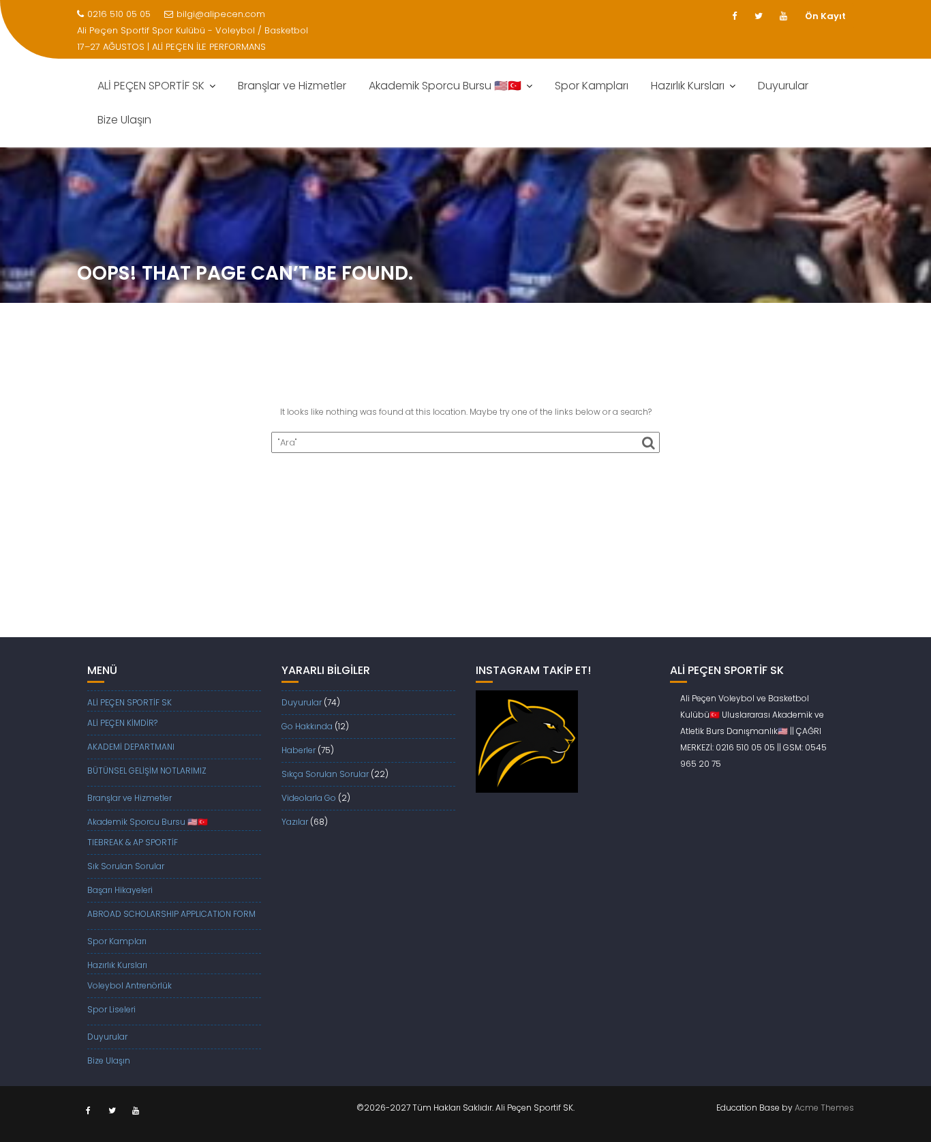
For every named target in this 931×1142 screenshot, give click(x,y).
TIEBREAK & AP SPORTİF (132, 842)
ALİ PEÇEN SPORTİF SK (150, 85)
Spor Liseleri (111, 1009)
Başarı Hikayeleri (120, 890)
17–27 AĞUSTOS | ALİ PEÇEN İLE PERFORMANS (171, 46)
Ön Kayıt (825, 16)
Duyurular (783, 85)
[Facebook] (734, 16)
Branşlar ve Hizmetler (292, 85)
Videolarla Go (308, 798)
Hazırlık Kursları (687, 85)
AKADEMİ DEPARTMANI (130, 746)
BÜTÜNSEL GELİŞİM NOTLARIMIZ (147, 770)
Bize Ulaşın (124, 120)
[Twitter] (758, 16)
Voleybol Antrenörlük (129, 985)
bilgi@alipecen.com (221, 14)
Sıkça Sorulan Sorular (325, 774)
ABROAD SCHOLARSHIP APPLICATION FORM (171, 914)
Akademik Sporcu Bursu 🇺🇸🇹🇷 (445, 85)
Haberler (298, 750)
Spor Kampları (591, 85)
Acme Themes (824, 1107)
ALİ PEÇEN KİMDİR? (122, 723)
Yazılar (294, 822)
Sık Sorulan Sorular (125, 866)
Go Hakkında (307, 726)
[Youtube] (783, 16)
